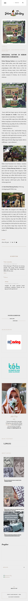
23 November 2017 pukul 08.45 (11, 283)
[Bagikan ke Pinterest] (14, 242)
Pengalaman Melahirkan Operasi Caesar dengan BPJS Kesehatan (12, 535)
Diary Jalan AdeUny (12, 594)
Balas (5, 273)
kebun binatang (6, 49)
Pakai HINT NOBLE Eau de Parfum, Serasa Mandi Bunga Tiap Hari (14, 510)
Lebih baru (15, 320)
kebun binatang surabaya (18, 49)
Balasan (6, 277)
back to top (14, 588)
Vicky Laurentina (8, 262)
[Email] (16, 242)
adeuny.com (9, 424)
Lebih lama (12, 318)
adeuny (6, 281)
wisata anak (5, 51)
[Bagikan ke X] (12, 242)
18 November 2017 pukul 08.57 (10, 264)
